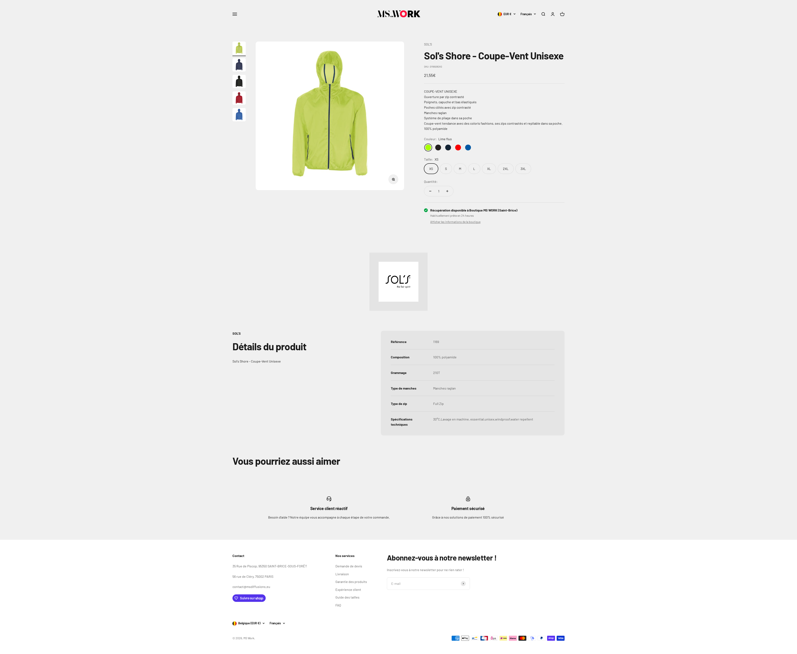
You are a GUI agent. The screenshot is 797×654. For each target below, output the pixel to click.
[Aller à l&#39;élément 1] (239, 49)
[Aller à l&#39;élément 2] (239, 65)
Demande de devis (348, 566)
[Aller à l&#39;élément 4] (239, 98)
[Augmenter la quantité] (447, 191)
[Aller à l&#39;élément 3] (239, 82)
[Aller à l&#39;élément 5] (239, 115)
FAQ (338, 605)
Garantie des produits (351, 582)
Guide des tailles (347, 597)
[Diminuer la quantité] (430, 191)
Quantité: (431, 181)
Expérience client (348, 589)
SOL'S (428, 44)
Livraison (342, 574)
